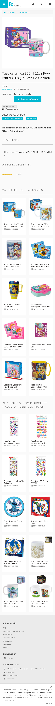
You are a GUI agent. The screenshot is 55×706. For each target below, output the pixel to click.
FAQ (4, 628)
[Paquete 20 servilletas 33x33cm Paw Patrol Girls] (14, 330)
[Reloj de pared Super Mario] (41, 506)
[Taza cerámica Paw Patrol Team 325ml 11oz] (14, 250)
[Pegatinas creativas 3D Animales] (14, 466)
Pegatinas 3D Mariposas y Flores (12, 442)
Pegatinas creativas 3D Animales (14, 482)
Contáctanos (11, 679)
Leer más (48, 703)
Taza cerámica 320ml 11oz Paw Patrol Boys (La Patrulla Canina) (13, 226)
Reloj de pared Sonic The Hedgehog (12, 562)
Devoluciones (7, 644)
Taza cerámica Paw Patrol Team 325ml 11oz (12, 266)
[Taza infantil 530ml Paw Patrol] (14, 290)
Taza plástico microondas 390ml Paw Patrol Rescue (39, 387)
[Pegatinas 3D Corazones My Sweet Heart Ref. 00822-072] (41, 426)
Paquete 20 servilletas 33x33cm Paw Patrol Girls (13, 347)
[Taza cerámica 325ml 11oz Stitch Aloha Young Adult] (14, 587)
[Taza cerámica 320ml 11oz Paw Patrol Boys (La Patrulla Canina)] (14, 209)
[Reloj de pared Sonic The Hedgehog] (14, 546)
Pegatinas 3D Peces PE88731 (39, 482)
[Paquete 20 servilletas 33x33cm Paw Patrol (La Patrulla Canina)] (41, 250)
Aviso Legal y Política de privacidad (14, 631)
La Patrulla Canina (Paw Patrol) (12, 118)
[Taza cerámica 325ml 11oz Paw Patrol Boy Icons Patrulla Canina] (41, 209)
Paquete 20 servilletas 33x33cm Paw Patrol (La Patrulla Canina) (40, 266)
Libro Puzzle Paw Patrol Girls (41, 346)
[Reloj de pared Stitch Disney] (14, 506)
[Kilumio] (15, 4)
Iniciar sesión (7, 89)
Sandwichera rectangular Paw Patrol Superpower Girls (41, 306)
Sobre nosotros (7, 634)
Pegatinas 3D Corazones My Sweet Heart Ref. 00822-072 (40, 443)
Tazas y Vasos (24, 12)
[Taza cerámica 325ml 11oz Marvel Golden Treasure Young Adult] (41, 546)
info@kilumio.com (12, 675)
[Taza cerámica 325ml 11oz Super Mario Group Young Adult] (41, 587)
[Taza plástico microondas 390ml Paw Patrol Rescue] (41, 370)
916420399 (11, 672)
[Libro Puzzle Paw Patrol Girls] (41, 330)
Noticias (5, 648)
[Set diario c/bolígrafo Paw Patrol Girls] (14, 370)
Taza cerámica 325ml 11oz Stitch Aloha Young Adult (13, 603)
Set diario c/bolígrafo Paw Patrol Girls (13, 386)
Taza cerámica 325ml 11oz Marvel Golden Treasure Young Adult (40, 563)
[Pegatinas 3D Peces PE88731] (41, 466)
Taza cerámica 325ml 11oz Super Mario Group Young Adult (40, 603)
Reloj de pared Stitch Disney (13, 522)
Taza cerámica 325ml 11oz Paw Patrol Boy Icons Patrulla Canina (40, 226)
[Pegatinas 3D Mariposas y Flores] (14, 426)
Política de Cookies (9, 638)
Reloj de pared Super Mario (40, 522)
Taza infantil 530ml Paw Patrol (12, 305)
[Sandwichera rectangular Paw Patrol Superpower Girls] (41, 290)
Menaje (12, 12)
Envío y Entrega (8, 641)
